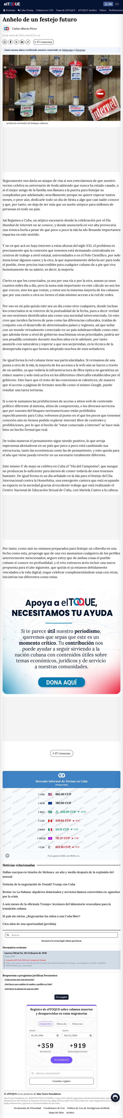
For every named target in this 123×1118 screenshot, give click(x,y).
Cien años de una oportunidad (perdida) (29, 924)
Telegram (80, 50)
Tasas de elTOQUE (65, 10)
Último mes (77, 1023)
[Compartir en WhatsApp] (5, 42)
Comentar (43, 42)
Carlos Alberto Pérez (24, 28)
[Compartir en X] (16, 42)
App (110, 4)
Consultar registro (61, 1081)
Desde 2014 (45, 1023)
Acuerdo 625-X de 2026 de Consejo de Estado (26, 960)
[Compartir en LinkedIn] (22, 42)
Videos (102, 10)
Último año (62, 1023)
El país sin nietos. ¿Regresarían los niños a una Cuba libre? (41, 916)
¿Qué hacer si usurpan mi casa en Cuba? (21, 989)
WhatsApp (67, 50)
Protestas (10, 10)
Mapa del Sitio (56, 1112)
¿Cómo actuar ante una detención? (19, 980)
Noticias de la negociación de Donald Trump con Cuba (39, 884)
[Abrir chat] (115, 1097)
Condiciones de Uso (54, 1108)
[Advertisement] (61, 149)
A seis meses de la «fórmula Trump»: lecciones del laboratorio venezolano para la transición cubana (57, 906)
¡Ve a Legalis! (61, 997)
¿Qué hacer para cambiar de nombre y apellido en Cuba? (28, 984)
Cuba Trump (26, 10)
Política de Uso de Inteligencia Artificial (88, 1108)
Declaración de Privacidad (27, 1108)
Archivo (70, 1112)
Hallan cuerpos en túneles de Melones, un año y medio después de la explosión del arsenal (58, 874)
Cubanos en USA (44, 10)
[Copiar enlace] (28, 42)
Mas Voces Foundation (49, 1093)
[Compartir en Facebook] (10, 42)
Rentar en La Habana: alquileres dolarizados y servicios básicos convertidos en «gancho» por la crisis (61, 894)
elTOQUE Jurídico (87, 10)
